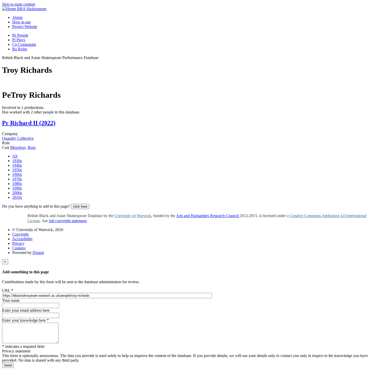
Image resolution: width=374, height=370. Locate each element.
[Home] (9, 9)
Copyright (20, 234)
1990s (17, 188)
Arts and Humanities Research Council (208, 216)
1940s (17, 165)
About (17, 17)
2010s (17, 197)
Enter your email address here (26, 310)
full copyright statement (68, 221)
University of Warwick (132, 216)
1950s (17, 170)
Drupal (38, 252)
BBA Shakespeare (32, 9)
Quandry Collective (18, 138)
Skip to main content (18, 4)
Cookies (18, 248)
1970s (17, 179)
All (14, 156)
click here (80, 206)
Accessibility (22, 239)
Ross (32, 147)
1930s (17, 161)
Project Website (24, 26)
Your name (11, 300)
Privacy (18, 243)
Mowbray (18, 147)
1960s (17, 174)
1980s (17, 183)
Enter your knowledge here (25, 320)
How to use (21, 22)
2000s (17, 193)
